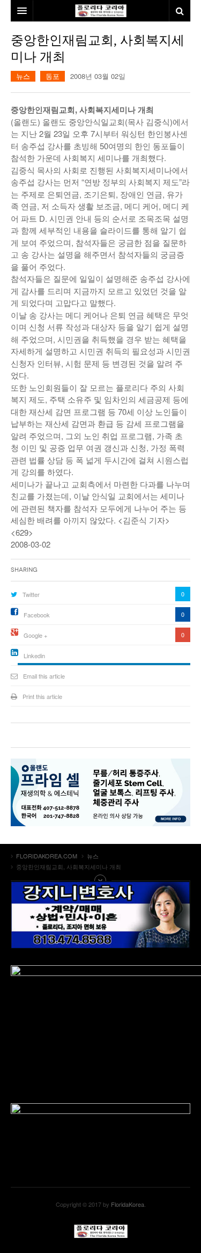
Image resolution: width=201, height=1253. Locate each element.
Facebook (37, 614)
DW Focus (100, 10)
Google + (35, 635)
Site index (100, 880)
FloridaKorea (127, 1204)
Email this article (44, 676)
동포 (52, 76)
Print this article (42, 696)
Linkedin (34, 655)
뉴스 (23, 76)
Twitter (31, 594)
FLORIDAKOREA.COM (101, 1231)
